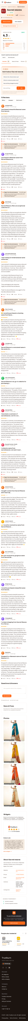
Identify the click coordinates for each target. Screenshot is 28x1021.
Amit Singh (8, 201)
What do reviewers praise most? (11, 80)
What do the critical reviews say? (11, 77)
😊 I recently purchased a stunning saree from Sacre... (12, 314)
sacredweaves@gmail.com (20, 878)
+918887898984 (20, 874)
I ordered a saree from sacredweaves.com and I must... (11, 449)
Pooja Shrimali (9, 153)
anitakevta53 (8, 105)
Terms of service (14, 1018)
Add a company (6, 979)
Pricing (3, 999)
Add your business (6, 1001)
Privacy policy (5, 1018)
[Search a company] (17, 2)
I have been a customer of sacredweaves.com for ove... (10, 414)
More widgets (7, 851)
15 (17, 831)
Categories (3, 6)
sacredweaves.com (20, 870)
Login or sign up (6, 1008)
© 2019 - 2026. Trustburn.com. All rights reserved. (14, 1015)
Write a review (5, 976)
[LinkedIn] (9, 967)
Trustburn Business (6, 996)
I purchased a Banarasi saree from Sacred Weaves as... (12, 158)
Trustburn (6, 957)
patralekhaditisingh (10, 253)
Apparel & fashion (12, 6)
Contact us (4, 989)
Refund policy (22, 1018)
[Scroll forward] (26, 933)
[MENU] (2, 2)
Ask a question (6, 695)
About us (4, 986)
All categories (5, 974)
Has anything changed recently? (11, 83)
